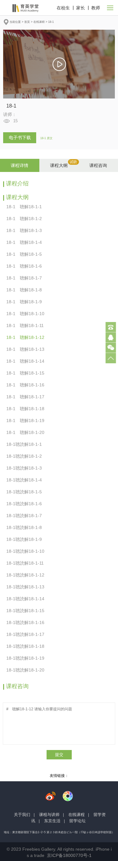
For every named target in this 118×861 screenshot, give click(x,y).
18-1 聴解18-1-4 (26, 242)
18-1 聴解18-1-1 (26, 206)
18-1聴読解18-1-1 (26, 444)
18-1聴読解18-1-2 (26, 456)
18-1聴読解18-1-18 (27, 646)
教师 (95, 7)
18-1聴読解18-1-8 (26, 527)
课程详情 (19, 165)
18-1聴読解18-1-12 (27, 574)
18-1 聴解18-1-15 (27, 372)
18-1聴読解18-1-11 (27, 563)
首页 (27, 21)
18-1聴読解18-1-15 (27, 610)
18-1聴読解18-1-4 (26, 479)
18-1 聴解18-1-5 (26, 254)
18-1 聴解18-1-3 (26, 230)
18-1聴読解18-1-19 (27, 658)
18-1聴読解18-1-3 (26, 468)
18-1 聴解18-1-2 (26, 218)
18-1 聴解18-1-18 (27, 408)
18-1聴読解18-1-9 (26, 539)
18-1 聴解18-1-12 (27, 337)
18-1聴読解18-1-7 (26, 515)
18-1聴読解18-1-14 (27, 598)
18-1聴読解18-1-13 (27, 586)
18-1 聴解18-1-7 (26, 277)
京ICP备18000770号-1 (69, 855)
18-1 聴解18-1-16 (27, 384)
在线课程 (39, 21)
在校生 (63, 7)
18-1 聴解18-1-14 (27, 361)
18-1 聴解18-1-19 (27, 420)
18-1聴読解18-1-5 (26, 491)
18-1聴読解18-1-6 (26, 503)
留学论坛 (77, 820)
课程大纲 (59, 165)
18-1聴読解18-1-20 (27, 669)
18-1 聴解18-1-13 (27, 349)
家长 (80, 7)
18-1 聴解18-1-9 (26, 301)
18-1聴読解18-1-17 (27, 634)
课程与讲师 (49, 814)
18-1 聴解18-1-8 (26, 289)
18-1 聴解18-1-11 (27, 325)
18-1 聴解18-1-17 (27, 396)
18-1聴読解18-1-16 (27, 622)
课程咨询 (98, 165)
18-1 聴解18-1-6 (26, 266)
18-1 (51, 21)
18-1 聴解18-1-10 (27, 313)
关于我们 (22, 814)
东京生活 (52, 820)
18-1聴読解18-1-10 (27, 551)
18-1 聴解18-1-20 (27, 432)
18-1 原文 (46, 138)
